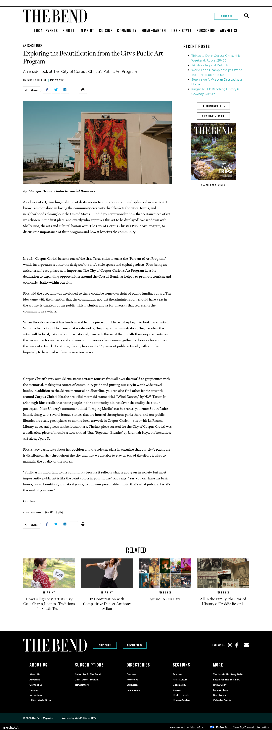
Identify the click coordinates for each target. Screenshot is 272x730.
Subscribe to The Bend (88, 674)
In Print (86, 30)
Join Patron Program (87, 679)
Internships (35, 695)
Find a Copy (219, 684)
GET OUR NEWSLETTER (213, 106)
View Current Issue (213, 116)
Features (165, 592)
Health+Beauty (181, 695)
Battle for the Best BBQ (226, 679)
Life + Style (181, 30)
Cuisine (105, 30)
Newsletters (134, 645)
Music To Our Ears (165, 599)
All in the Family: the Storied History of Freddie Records (223, 601)
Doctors (131, 674)
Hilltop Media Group (40, 700)
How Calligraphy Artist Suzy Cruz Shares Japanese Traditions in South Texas (49, 604)
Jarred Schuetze (36, 80)
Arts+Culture (32, 45)
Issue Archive (220, 690)
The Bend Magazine (42, 718)
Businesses (132, 684)
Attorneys (132, 679)
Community (127, 30)
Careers (33, 690)
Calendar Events (222, 700)
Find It (69, 30)
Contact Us (35, 684)
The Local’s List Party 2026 (228, 674)
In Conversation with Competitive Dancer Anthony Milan (107, 604)
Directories (219, 695)
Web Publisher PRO (85, 718)
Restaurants (133, 690)
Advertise (229, 30)
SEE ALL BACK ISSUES (213, 184)
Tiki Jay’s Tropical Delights (210, 65)
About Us (34, 674)
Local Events (46, 30)
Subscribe (226, 16)
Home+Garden (154, 30)
